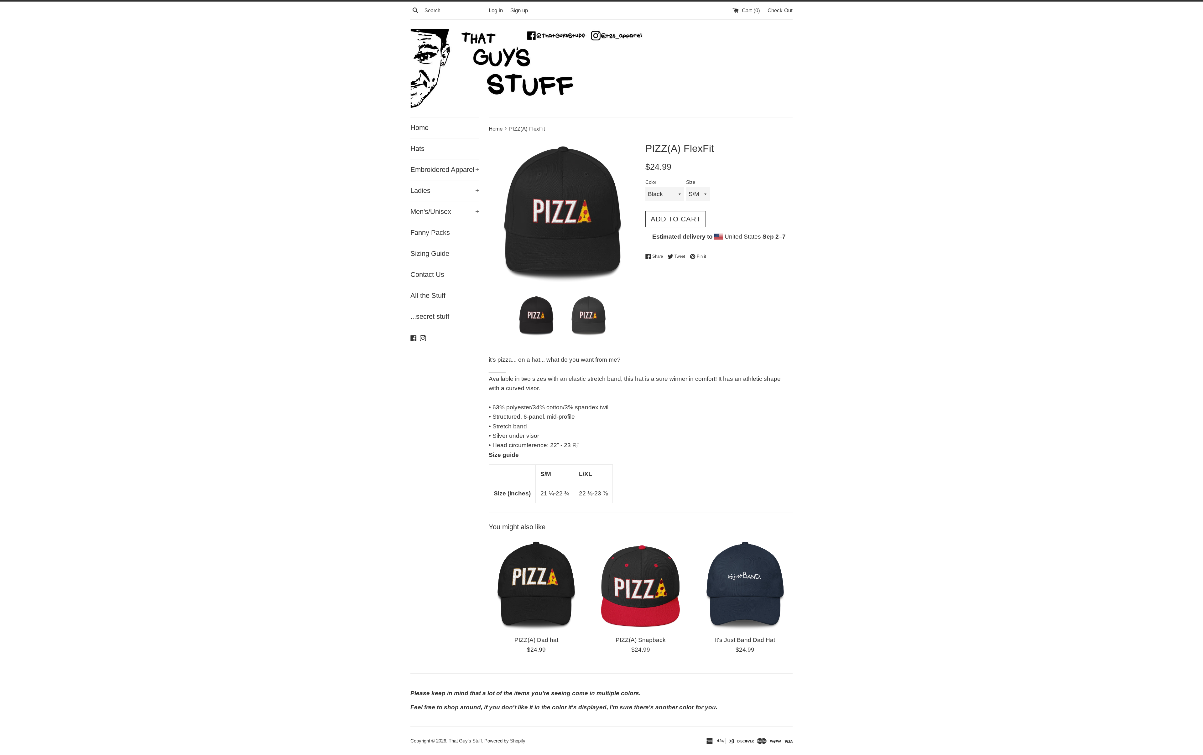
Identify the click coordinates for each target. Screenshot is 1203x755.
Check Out (780, 10)
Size (690, 182)
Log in (496, 10)
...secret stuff (429, 316)
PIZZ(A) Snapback (641, 640)
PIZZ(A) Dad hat (536, 640)
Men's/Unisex (444, 211)
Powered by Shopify (504, 740)
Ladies (444, 190)
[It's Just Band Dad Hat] (745, 584)
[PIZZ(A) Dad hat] (536, 584)
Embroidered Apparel (444, 169)
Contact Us (427, 274)
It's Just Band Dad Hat (745, 640)
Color (650, 182)
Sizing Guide (429, 253)
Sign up (519, 10)
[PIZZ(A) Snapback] (640, 584)
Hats (417, 149)
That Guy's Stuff (465, 740)
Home (419, 128)
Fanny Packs (430, 232)
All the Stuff (427, 295)
